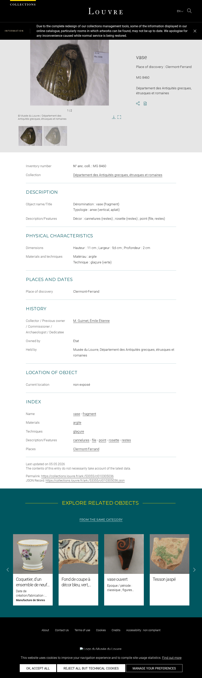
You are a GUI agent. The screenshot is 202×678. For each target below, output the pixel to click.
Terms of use (82, 630)
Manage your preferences (154, 668)
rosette (114, 440)
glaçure (78, 431)
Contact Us (62, 630)
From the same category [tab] (101, 519)
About (45, 630)
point (102, 440)
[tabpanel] (101, 570)
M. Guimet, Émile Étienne (91, 321)
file (94, 440)
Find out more (171, 658)
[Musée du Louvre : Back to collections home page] (105, 11)
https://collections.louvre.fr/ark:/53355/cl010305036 (77, 476)
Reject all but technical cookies (91, 668)
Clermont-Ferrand (86, 449)
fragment (89, 414)
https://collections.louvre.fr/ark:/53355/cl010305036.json (85, 480)
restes (126, 440)
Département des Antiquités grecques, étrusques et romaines (117, 175)
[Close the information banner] (195, 31)
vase (76, 414)
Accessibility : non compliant (143, 630)
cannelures (81, 440)
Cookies (101, 630)
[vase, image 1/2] (30, 136)
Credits (116, 630)
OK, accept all (38, 668)
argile (77, 422)
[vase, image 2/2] (55, 136)
